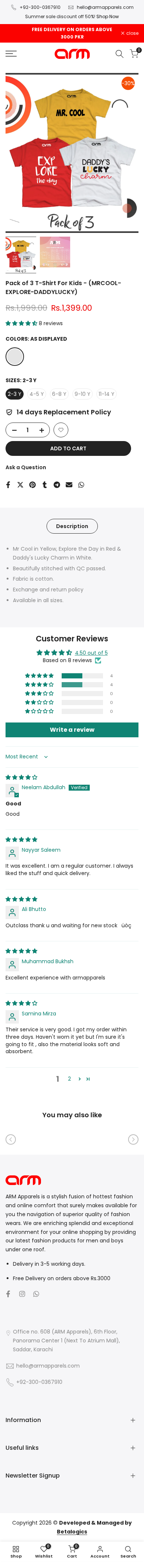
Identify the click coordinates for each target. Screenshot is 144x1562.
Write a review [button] (72, 729)
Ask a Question (26, 467)
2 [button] (69, 1078)
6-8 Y (59, 394)
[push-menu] (11, 53)
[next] (133, 1139)
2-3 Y (14, 394)
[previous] (11, 1139)
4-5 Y (37, 394)
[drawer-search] (120, 54)
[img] (21, 777)
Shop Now (107, 16)
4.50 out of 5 (91, 653)
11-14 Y (106, 394)
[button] (22, 323)
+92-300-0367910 (40, 7)
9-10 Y (82, 394)
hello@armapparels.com (105, 7)
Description (72, 526)
